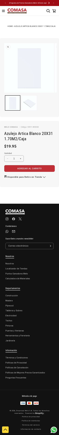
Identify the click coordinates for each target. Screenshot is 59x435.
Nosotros (9, 263)
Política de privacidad (31, 417)
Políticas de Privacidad (16, 363)
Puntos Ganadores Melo (16, 274)
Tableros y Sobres (13, 310)
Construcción (11, 295)
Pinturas (9, 326)
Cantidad (8, 153)
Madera (9, 301)
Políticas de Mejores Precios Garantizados (25, 373)
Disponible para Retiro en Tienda (24, 177)
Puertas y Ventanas (14, 331)
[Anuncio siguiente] (54, 3)
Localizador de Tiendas (16, 269)
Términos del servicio (31, 425)
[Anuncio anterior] (5, 3)
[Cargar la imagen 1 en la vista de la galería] (12, 103)
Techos (8, 321)
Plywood (9, 306)
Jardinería (10, 341)
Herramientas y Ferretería (17, 336)
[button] (3, 11)
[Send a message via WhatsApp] (54, 430)
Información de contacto (31, 429)
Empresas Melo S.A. (24, 411)
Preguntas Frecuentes (15, 378)
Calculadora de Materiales (17, 278)
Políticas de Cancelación (16, 368)
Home (10, 26)
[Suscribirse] (50, 246)
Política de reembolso (31, 421)
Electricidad (10, 316)
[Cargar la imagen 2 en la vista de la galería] (29, 103)
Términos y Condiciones (16, 358)
